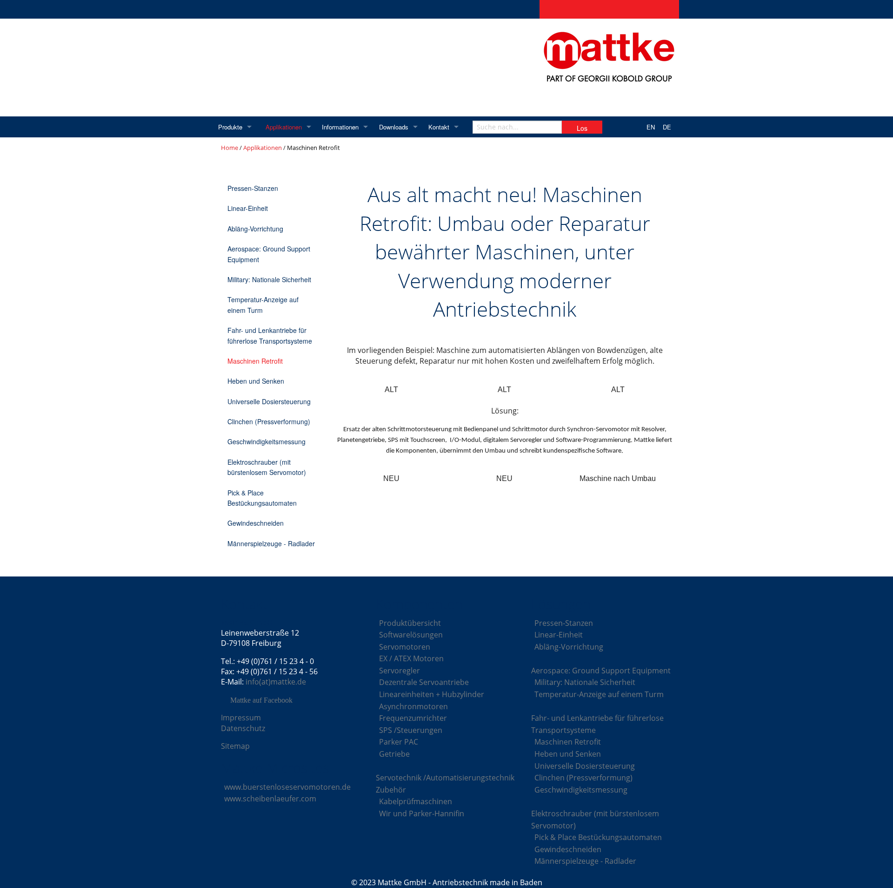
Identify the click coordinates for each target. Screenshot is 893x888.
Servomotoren (404, 647)
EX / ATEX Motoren (411, 658)
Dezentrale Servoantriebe (424, 682)
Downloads (393, 126)
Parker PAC (398, 742)
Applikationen (284, 126)
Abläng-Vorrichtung (255, 228)
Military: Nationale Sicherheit (269, 279)
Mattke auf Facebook (261, 700)
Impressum (241, 717)
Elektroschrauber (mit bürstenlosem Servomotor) (266, 467)
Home (229, 147)
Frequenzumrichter (413, 718)
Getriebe (394, 754)
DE (667, 126)
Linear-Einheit (247, 208)
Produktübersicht (410, 623)
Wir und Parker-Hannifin (421, 813)
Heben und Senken (255, 381)
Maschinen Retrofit (255, 361)
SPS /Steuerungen (410, 730)
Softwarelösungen (411, 635)
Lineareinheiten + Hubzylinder (431, 694)
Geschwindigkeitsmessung (266, 441)
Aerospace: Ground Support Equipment (268, 254)
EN (650, 126)
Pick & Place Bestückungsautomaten (262, 498)
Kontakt (438, 126)
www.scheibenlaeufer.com (270, 798)
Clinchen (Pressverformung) (268, 421)
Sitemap (235, 746)
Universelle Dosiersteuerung (269, 401)
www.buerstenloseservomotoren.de (287, 787)
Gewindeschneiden (255, 523)
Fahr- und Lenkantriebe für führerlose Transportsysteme (269, 335)
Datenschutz (243, 728)
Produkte (230, 126)
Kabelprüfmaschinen (415, 801)
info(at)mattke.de (276, 682)
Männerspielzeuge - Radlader (271, 543)
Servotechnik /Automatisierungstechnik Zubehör (445, 784)
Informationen (340, 126)
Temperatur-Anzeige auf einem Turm (263, 304)
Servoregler (399, 670)
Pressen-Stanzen (252, 188)
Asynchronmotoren (413, 706)
